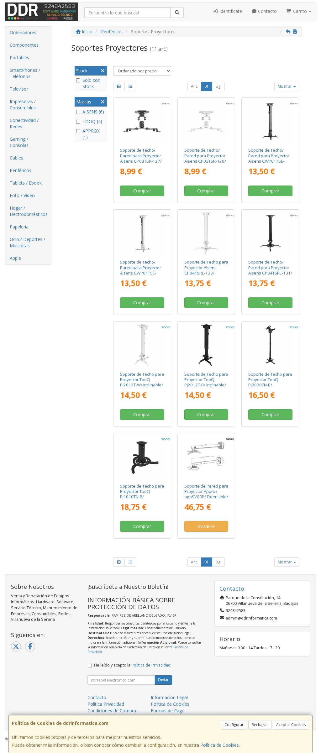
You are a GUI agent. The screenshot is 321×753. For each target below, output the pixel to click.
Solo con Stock (91, 83)
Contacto (267, 11)
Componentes (24, 45)
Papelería (19, 227)
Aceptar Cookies (291, 724)
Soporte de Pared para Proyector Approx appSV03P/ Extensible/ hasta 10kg (206, 494)
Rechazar (260, 724)
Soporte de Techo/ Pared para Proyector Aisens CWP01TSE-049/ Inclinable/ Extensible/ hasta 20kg (142, 272)
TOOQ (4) (92, 121)
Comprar (142, 191)
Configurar (234, 724)
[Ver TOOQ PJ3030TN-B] (270, 345)
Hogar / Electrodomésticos (29, 211)
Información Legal (169, 697)
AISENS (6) (93, 112)
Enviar (163, 679)
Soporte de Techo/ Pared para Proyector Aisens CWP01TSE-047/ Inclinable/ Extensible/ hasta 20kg (270, 161)
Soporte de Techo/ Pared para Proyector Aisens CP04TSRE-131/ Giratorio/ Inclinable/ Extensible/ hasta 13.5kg (270, 275)
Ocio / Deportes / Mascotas (27, 242)
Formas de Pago (168, 711)
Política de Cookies (219, 745)
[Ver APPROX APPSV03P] (206, 457)
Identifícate (230, 11)
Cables (16, 158)
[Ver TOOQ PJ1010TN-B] (142, 457)
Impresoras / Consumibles (23, 104)
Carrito (300, 11)
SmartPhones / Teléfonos (25, 73)
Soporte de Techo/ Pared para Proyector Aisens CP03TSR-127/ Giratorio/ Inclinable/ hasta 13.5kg (141, 161)
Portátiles (19, 57)
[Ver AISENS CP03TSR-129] (206, 121)
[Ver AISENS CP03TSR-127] (142, 121)
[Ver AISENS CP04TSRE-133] (206, 233)
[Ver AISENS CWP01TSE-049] (142, 233)
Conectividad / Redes (24, 123)
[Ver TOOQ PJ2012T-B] (206, 345)
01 (206, 86)
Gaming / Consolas (19, 142)
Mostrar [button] (285, 86)
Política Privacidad (105, 704)
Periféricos (20, 170)
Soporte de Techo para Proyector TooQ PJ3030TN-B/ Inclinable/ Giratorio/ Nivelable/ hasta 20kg (270, 385)
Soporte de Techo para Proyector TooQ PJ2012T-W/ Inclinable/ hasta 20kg (142, 382)
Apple (15, 258)
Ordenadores (23, 32)
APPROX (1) (91, 134)
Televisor (19, 89)
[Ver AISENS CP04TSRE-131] (270, 233)
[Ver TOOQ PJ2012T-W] (142, 345)
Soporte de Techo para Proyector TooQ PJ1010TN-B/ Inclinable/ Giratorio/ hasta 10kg (142, 496)
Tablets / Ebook (26, 183)
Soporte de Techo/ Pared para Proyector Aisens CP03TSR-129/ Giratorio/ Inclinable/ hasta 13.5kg (205, 161)
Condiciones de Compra (111, 711)
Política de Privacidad (151, 665)
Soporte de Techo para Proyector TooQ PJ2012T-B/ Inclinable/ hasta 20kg (206, 382)
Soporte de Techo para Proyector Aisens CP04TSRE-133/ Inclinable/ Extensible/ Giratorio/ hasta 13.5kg (206, 275)
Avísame (206, 526)
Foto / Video (22, 195)
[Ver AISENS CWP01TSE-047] (270, 121)
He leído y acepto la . (132, 665)
